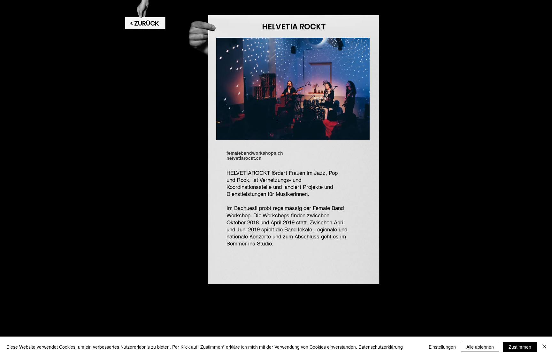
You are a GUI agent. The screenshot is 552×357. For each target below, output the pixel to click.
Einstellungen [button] (442, 347)
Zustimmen (520, 347)
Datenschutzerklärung (380, 347)
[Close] (544, 347)
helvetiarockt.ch (244, 158)
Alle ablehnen (480, 347)
